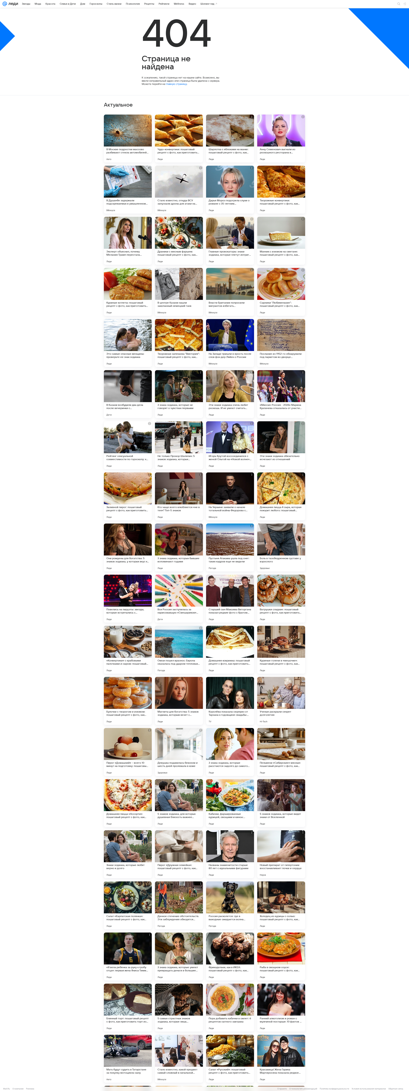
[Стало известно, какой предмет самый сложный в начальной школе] (179, 1059)
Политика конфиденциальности (334, 1088)
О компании (17, 1088)
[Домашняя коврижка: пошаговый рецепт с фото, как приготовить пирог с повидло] (230, 650)
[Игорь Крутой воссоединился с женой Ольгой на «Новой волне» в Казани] (230, 445)
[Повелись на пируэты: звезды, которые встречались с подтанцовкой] (128, 599)
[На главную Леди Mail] (12, 4)
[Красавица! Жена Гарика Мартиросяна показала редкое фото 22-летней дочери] (281, 1059)
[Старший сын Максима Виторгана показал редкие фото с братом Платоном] (230, 599)
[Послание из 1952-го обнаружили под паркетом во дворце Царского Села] (281, 343)
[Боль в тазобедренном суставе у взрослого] (281, 547)
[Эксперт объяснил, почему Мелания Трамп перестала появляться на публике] (128, 241)
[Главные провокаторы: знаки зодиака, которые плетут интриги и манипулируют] (230, 241)
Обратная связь (395, 1088)
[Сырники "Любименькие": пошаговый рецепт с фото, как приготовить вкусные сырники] (281, 292)
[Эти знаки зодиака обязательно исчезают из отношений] (281, 445)
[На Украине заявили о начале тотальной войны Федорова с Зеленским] (230, 496)
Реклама (30, 1088)
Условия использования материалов (369, 1088)
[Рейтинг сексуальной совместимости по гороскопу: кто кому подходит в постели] (128, 445)
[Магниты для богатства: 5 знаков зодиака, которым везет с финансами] (179, 701)
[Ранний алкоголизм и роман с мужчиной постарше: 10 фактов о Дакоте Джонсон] (281, 1008)
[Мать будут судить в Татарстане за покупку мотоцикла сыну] (128, 1059)
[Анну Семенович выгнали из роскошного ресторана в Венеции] (281, 138)
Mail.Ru (6, 1088)
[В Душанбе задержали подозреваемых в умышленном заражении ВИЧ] (128, 190)
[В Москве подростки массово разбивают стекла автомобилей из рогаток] (128, 138)
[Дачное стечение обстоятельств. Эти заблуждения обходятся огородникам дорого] (179, 905)
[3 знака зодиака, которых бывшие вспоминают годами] (179, 547)
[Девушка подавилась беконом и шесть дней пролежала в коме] (179, 752)
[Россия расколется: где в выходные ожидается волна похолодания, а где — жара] (230, 905)
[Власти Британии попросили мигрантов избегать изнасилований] (230, 292)
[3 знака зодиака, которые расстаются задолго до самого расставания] (230, 752)
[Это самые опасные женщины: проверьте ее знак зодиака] (128, 343)
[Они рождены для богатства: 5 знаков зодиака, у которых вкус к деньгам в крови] (128, 547)
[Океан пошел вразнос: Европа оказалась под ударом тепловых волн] (179, 650)
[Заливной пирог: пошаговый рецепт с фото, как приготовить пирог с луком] (128, 496)
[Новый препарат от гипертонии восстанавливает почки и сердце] (281, 854)
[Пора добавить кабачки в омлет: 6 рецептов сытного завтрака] (230, 1008)
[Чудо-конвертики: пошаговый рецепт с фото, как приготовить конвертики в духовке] (179, 138)
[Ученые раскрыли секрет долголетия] (281, 701)
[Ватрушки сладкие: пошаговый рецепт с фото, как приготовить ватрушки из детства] (281, 599)
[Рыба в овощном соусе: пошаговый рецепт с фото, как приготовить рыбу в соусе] (281, 956)
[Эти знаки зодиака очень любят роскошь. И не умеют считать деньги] (230, 394)
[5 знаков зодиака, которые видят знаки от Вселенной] (281, 803)
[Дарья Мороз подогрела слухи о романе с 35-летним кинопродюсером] (230, 190)
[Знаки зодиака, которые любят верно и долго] (128, 854)
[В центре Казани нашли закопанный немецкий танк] (179, 292)
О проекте (282, 1088)
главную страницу (176, 83)
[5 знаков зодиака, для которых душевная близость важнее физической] (179, 803)
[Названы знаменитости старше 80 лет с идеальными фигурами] (230, 854)
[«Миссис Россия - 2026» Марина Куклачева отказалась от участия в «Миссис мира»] (281, 394)
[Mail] (5, 4)
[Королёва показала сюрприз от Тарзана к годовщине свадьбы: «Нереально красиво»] (230, 701)
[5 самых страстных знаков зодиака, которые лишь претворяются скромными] (179, 1008)
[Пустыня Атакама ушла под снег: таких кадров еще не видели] (230, 547)
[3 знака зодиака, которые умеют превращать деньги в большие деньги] (179, 956)
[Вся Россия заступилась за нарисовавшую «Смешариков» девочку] (179, 599)
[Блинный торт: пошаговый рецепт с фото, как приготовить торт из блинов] (128, 1008)
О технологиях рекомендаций (303, 1088)
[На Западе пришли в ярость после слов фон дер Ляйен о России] (230, 343)
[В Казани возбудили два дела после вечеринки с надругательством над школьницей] (128, 394)
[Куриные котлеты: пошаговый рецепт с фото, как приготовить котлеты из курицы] (128, 292)
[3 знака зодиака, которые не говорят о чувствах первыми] (179, 394)
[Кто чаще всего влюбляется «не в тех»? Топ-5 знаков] (179, 496)
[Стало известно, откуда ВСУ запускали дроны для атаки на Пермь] (179, 190)
